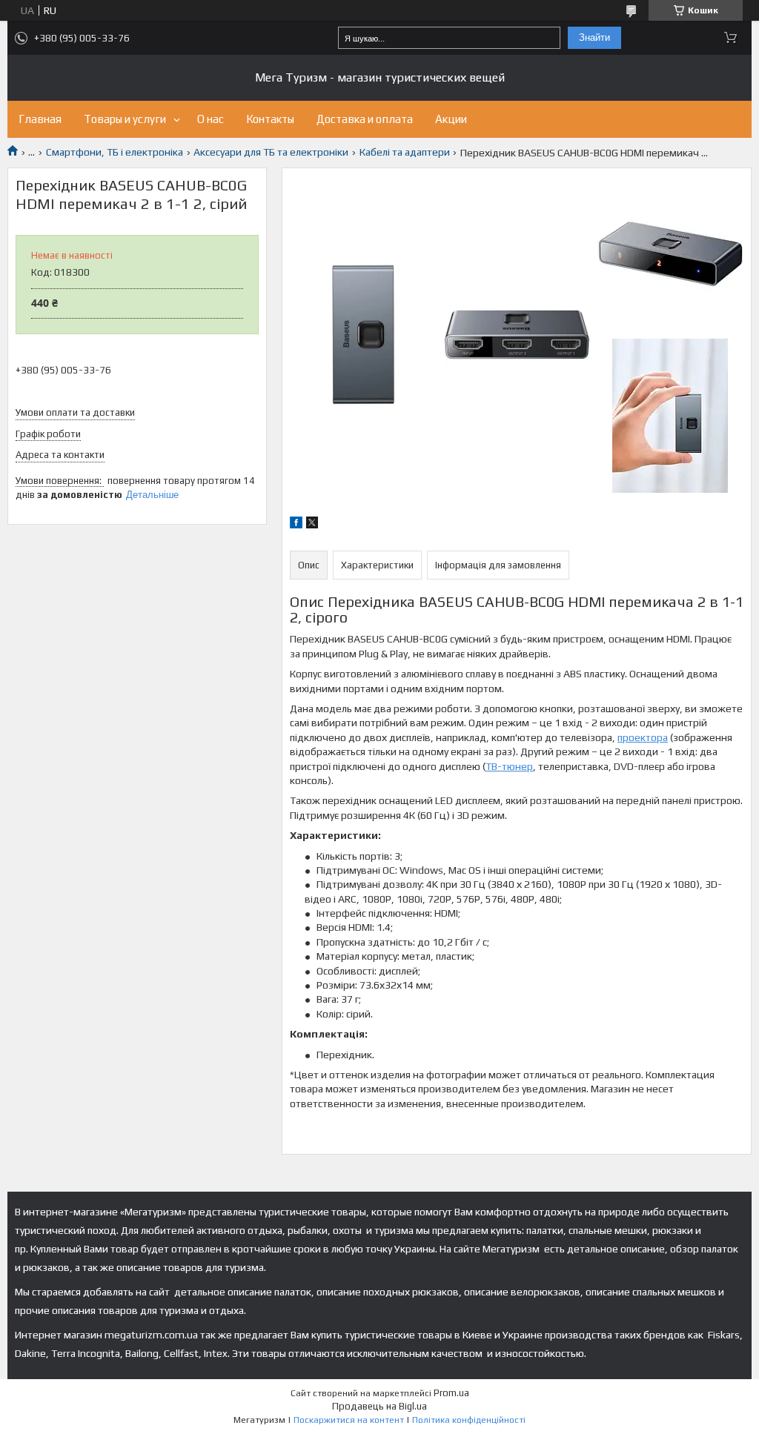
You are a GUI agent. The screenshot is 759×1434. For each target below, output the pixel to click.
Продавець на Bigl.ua (379, 1406)
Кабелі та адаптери (404, 152)
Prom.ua (451, 1392)
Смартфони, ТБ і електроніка (114, 152)
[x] (312, 525)
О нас (210, 119)
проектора (642, 737)
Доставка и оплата (364, 119)
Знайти (594, 37)
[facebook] (296, 525)
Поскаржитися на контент (349, 1420)
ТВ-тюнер (509, 766)
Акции (451, 119)
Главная (40, 119)
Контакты (270, 119)
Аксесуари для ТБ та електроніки (270, 152)
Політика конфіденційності (469, 1420)
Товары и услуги (125, 119)
